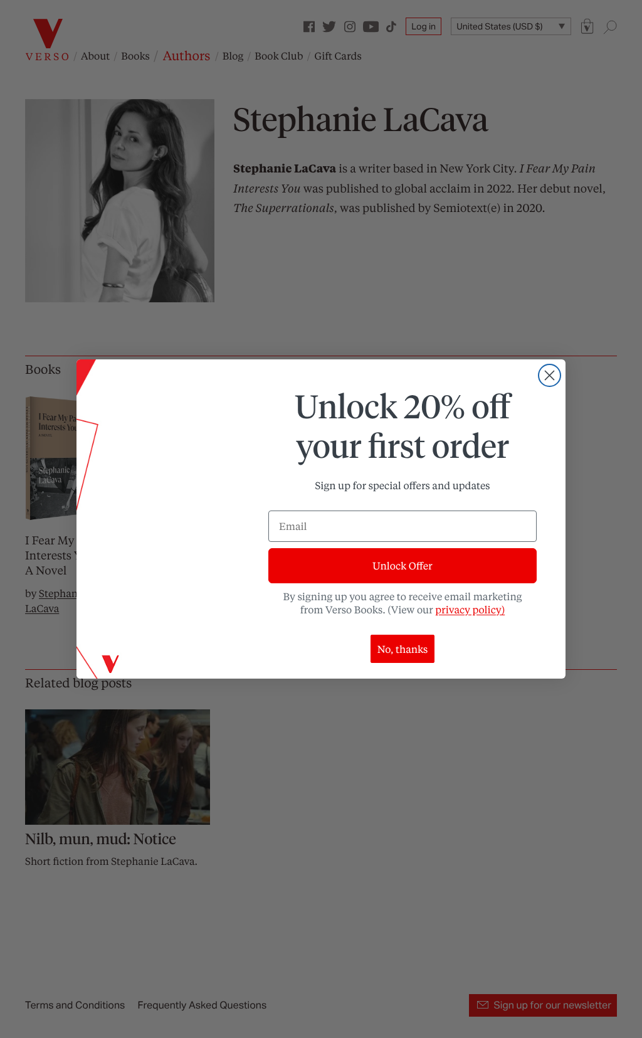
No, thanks (402, 648)
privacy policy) (470, 609)
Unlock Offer (402, 565)
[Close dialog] (549, 375)
